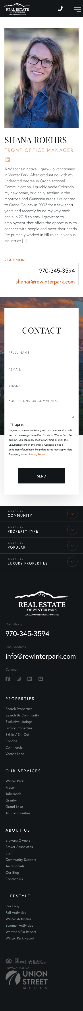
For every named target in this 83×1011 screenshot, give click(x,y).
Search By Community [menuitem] (22, 715)
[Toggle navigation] (76, 9)
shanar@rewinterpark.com (45, 281)
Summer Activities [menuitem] (19, 925)
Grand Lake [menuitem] (14, 806)
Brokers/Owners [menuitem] (18, 840)
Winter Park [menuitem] (15, 781)
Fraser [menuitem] (10, 787)
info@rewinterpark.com (41, 656)
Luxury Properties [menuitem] (19, 728)
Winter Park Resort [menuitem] (20, 938)
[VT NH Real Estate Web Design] (19, 979)
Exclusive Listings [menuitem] (19, 721)
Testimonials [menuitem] (15, 866)
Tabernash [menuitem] (13, 794)
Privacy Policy (36, 454)
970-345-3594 (61, 8)
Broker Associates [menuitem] (19, 846)
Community (20, 515)
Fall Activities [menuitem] (16, 912)
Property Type (23, 531)
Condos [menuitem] (11, 741)
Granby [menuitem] (11, 800)
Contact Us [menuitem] (14, 879)
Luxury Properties (28, 563)
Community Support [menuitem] (21, 859)
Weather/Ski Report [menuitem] (21, 931)
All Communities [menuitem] (18, 813)
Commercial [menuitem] (14, 747)
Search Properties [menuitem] (19, 708)
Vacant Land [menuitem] (15, 753)
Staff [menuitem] (9, 853)
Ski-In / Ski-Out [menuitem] (17, 734)
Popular (17, 547)
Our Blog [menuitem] (12, 872)
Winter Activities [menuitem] (18, 919)
